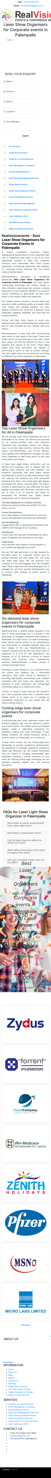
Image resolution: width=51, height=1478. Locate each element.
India (13, 1469)
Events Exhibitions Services (21, 197)
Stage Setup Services (18, 184)
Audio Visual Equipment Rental (22, 191)
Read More (8, 1362)
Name (9, 81)
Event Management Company (21, 165)
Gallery (11, 1378)
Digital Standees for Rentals (21, 229)
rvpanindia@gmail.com (20, 1436)
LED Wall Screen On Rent (19, 222)
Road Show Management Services (24, 178)
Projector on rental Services (21, 159)
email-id (10, 91)
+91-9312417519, (30, 2)
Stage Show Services (18, 153)
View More (25, 1325)
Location (11, 111)
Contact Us (13, 1381)
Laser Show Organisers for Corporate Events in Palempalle (23, 244)
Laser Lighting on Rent (18, 216)
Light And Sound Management (22, 203)
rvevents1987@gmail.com (31, 5)
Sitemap (12, 1383)
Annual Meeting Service (19, 172)
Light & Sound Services (18, 1395)
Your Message (13, 121)
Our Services (14, 146)
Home (9, 40)
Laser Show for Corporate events (23, 210)
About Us (12, 1372)
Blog (10, 1375)
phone (9, 101)
